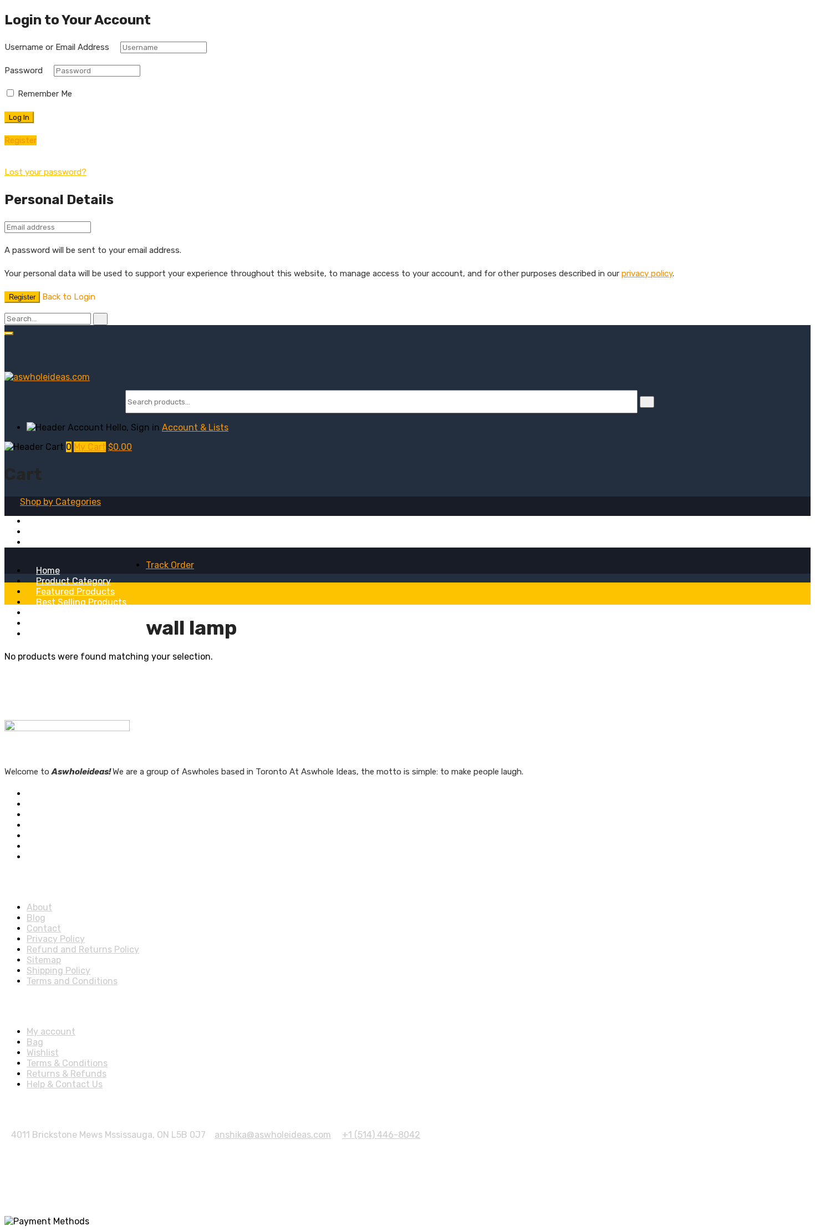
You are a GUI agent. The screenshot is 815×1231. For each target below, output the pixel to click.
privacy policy (647, 273)
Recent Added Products (86, 612)
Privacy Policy (56, 939)
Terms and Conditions (72, 981)
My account (51, 1031)
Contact (44, 928)
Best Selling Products (81, 602)
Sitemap (44, 960)
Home (48, 570)
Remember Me (44, 94)
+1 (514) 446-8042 (381, 1134)
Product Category (73, 581)
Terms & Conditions (67, 1063)
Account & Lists (195, 427)
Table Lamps (52, 531)
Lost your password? (45, 172)
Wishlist (43, 1052)
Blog (45, 634)
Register (22, 297)
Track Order (170, 565)
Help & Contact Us (65, 1084)
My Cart (90, 447)
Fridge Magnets (59, 521)
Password (23, 70)
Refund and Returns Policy (83, 949)
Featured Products (75, 591)
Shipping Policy (58, 970)
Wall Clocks (50, 542)
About (49, 623)
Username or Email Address (56, 47)
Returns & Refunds (66, 1073)
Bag (35, 1042)
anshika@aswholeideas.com (273, 1134)
